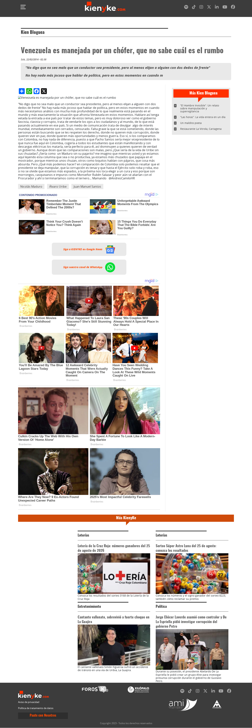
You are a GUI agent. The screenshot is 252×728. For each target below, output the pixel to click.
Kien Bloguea (32, 32)
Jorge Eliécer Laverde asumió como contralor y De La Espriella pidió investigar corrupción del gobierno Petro (191, 622)
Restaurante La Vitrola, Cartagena (201, 129)
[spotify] (186, 7)
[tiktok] (194, 7)
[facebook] (233, 7)
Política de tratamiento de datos (35, 708)
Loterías (83, 535)
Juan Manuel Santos (87, 186)
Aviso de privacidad (28, 702)
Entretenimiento (89, 607)
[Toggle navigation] (23, 6)
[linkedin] (217, 7)
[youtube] (224, 7)
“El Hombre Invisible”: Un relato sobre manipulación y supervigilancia (199, 108)
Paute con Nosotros (43, 715)
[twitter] (209, 7)
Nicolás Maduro (31, 186)
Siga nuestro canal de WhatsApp (83, 267)
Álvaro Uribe (58, 186)
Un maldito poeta (191, 123)
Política (161, 607)
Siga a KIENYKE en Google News (83, 249)
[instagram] (201, 7)
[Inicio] (105, 7)
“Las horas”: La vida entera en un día (202, 117)
